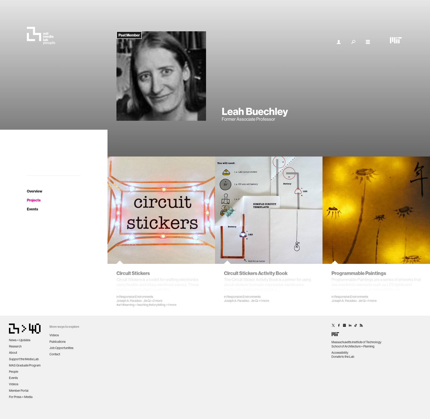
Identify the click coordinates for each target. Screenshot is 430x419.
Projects (34, 200)
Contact (54, 354)
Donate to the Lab (342, 357)
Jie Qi (147, 301)
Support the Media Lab (24, 359)
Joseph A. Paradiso (129, 301)
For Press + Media (20, 397)
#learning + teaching (135, 305)
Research (15, 346)
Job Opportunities (61, 348)
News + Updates (19, 340)
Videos (13, 384)
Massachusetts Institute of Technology (356, 342)
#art (119, 305)
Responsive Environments (136, 297)
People (13, 372)
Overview (34, 191)
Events (32, 209)
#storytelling (157, 305)
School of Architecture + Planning (352, 346)
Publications (57, 342)
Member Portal (18, 391)
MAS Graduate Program (25, 365)
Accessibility (339, 353)
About (13, 353)
